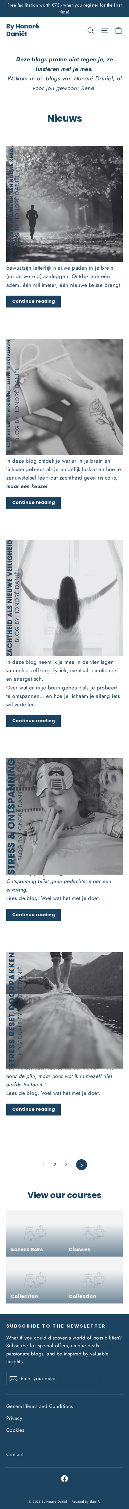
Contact (14, 1454)
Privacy (14, 1418)
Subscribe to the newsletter (56, 1326)
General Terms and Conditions (39, 1406)
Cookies (15, 1430)
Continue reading (33, 301)
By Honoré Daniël (22, 30)
